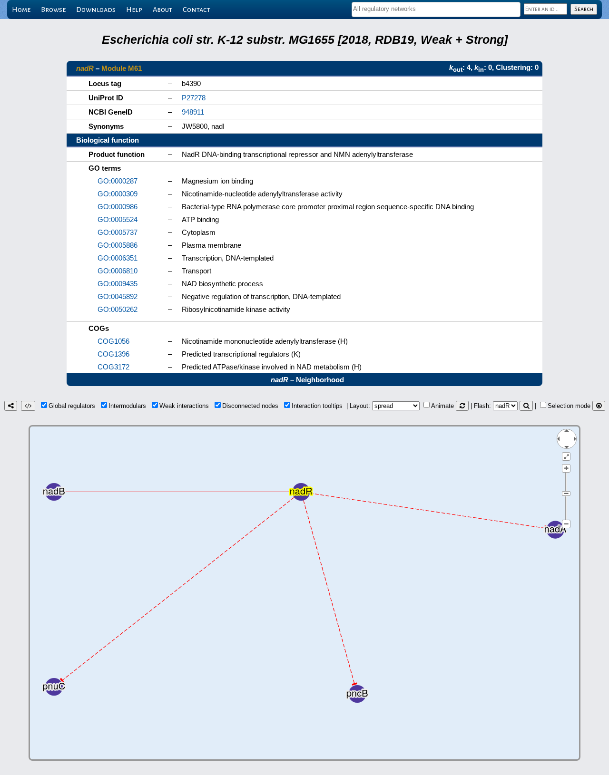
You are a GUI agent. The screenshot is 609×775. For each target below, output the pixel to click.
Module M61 (121, 68)
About (162, 9)
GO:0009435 (118, 284)
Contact (196, 9)
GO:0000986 (118, 207)
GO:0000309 (118, 194)
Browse (53, 9)
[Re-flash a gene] (526, 406)
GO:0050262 (118, 309)
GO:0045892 (118, 296)
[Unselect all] (598, 406)
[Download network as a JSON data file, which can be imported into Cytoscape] (28, 406)
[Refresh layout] (462, 406)
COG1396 (113, 354)
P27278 (194, 98)
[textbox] (436, 9)
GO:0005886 (118, 245)
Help (134, 9)
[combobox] (436, 9)
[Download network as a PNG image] (10, 406)
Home (21, 9)
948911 (193, 112)
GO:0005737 (118, 232)
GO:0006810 (118, 271)
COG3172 (113, 367)
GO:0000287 (118, 181)
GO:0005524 (118, 219)
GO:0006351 (118, 258)
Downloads (96, 9)
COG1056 (113, 341)
